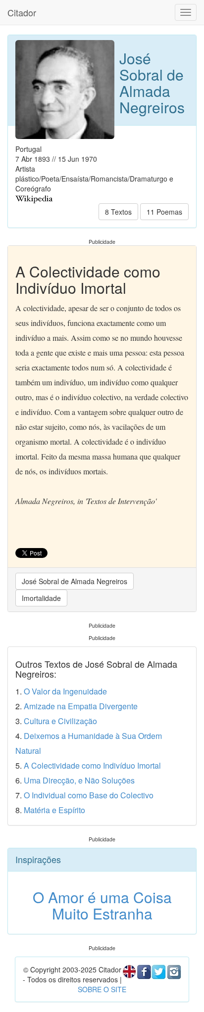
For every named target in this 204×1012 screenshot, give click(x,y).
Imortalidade (41, 598)
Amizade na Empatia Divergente (81, 706)
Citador (21, 12)
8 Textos (118, 212)
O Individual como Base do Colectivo (88, 795)
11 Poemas (164, 212)
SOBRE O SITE (102, 989)
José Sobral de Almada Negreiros (74, 581)
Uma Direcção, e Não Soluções (79, 780)
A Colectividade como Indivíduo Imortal (92, 765)
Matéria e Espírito (54, 810)
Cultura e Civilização (60, 721)
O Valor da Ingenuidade (65, 691)
